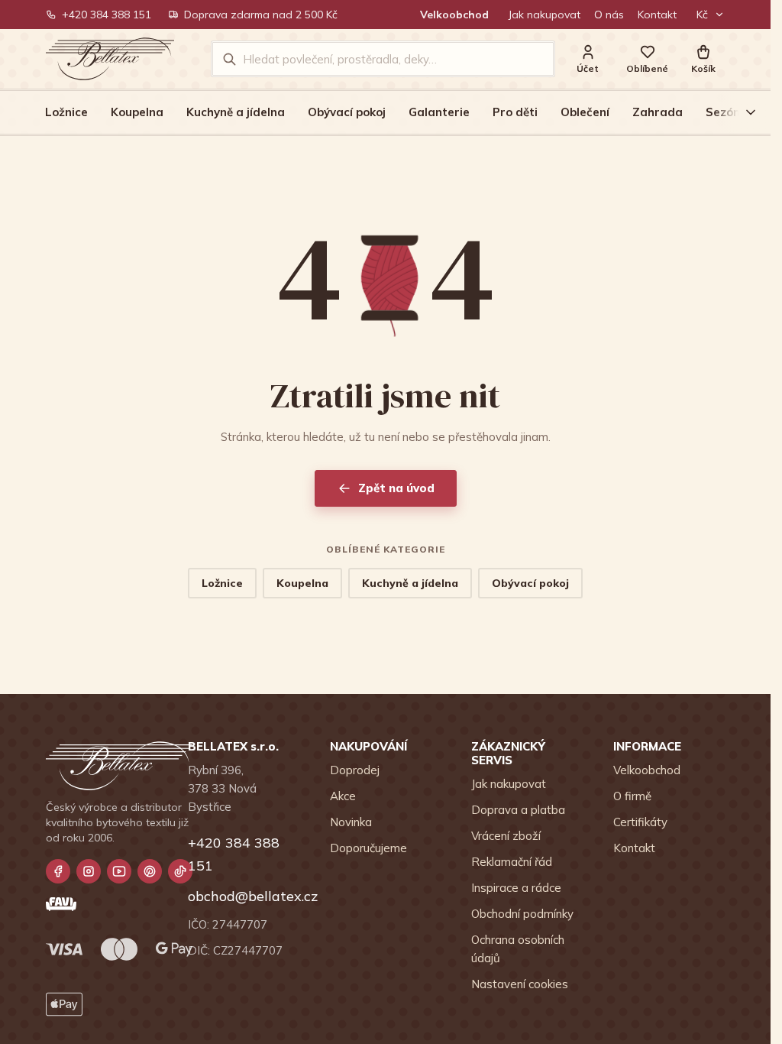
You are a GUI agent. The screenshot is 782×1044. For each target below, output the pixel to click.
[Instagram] (88, 871)
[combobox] (393, 59)
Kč (702, 14)
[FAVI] (61, 904)
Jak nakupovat (544, 14)
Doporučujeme (368, 848)
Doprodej (355, 770)
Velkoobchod (454, 14)
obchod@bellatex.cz (243, 896)
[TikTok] (180, 871)
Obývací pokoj (347, 112)
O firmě (632, 796)
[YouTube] (119, 871)
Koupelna (137, 112)
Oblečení (585, 112)
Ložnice (66, 112)
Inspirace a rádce (516, 887)
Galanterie (439, 112)
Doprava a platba (518, 809)
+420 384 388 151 (106, 14)
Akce (343, 796)
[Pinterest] (149, 871)
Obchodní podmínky (522, 913)
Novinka (351, 822)
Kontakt (657, 14)
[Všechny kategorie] (742, 112)
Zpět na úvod (396, 488)
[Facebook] (58, 871)
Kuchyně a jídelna (235, 112)
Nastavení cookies (519, 984)
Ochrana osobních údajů (517, 948)
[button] (703, 59)
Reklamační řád (511, 861)
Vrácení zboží (506, 835)
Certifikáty (640, 822)
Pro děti (515, 112)
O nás (609, 14)
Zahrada (657, 112)
